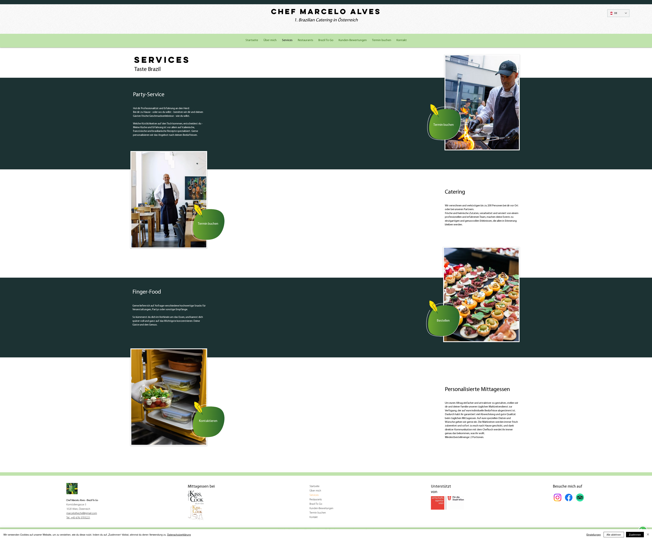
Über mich (315, 490)
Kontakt (314, 517)
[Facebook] (569, 497)
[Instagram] (558, 497)
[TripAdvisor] (580, 497)
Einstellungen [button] (593, 534)
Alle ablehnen (613, 534)
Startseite (314, 486)
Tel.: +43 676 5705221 (78, 517)
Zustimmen (635, 534)
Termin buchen (318, 512)
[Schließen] (648, 534)
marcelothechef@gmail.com (81, 513)
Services (314, 495)
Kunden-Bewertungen (321, 508)
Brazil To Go (316, 504)
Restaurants (316, 499)
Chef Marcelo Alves (326, 11)
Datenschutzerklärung (179, 534)
